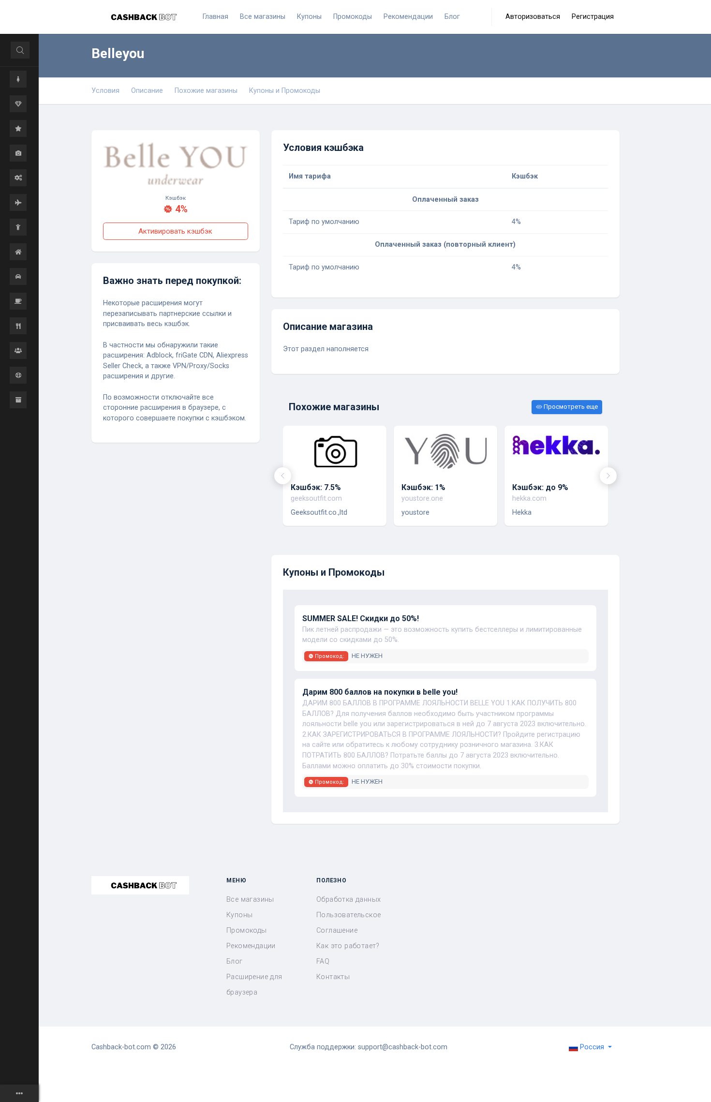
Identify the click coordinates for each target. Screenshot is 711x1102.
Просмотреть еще (570, 406)
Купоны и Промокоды (284, 91)
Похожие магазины (206, 91)
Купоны (239, 915)
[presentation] (282, 475)
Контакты (333, 977)
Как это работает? (348, 946)
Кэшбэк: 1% (423, 487)
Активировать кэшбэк (175, 231)
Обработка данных (348, 899)
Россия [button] (592, 1047)
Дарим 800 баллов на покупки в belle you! (380, 692)
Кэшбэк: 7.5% (316, 487)
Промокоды (246, 930)
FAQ (322, 961)
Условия (105, 91)
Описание (147, 91)
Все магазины (250, 899)
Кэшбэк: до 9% (540, 487)
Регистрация (593, 17)
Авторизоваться (532, 17)
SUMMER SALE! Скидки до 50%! (360, 618)
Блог (234, 961)
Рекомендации (251, 946)
